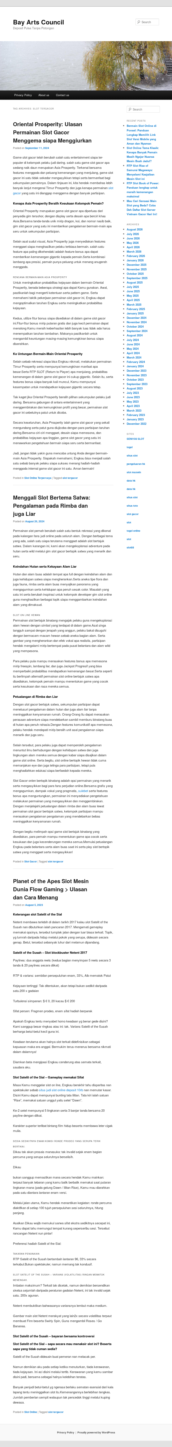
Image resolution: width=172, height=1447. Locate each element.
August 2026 (135, 229)
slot (129, 522)
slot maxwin (134, 472)
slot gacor (133, 514)
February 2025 (136, 309)
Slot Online (30, 1412)
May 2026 (133, 243)
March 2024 (134, 357)
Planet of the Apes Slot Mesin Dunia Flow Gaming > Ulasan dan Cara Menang (51, 889)
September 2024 (137, 331)
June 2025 (133, 291)
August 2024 (135, 335)
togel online (133, 531)
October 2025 (135, 274)
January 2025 (135, 313)
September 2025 (137, 278)
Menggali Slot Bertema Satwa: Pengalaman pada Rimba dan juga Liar (51, 505)
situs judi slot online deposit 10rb (61, 1090)
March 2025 (134, 304)
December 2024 (136, 318)
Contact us (62, 95)
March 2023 (134, 410)
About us (43, 95)
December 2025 (136, 265)
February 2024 (136, 362)
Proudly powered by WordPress (96, 1432)
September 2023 (137, 384)
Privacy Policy (23, 95)
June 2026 (133, 238)
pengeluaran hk (136, 464)
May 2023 (133, 401)
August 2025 (135, 282)
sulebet (83, 790)
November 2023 (137, 375)
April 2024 (133, 353)
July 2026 (133, 234)
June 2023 (133, 397)
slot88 (130, 547)
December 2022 (136, 424)
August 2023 (135, 388)
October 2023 (135, 379)
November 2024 (137, 322)
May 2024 (133, 349)
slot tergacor (70, 478)
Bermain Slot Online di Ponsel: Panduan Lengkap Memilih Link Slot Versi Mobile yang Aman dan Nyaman (141, 134)
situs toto (132, 505)
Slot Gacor (30, 861)
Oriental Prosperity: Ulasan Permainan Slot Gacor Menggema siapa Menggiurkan (52, 132)
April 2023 (133, 406)
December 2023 (136, 371)
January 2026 (135, 260)
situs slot (132, 455)
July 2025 (133, 287)
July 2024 (133, 340)
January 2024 (135, 366)
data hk (131, 480)
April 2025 (133, 300)
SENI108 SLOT (135, 439)
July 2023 (133, 393)
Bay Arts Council (38, 21)
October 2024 (135, 326)
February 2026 (136, 256)
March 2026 (134, 251)
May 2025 (133, 296)
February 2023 (136, 415)
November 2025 (137, 269)
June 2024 (133, 344)
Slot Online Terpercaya (37, 478)
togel (130, 447)
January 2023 (135, 419)
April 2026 (133, 247)
